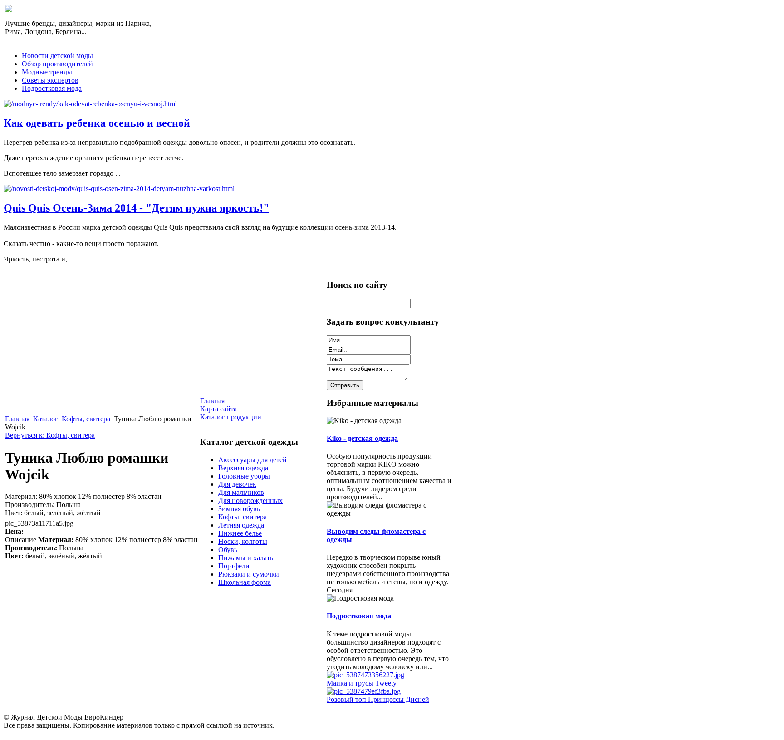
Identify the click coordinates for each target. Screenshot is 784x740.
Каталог (45, 419)
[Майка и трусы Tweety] (365, 675)
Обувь (227, 549)
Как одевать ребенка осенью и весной (97, 123)
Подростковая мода (52, 88)
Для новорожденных (250, 500)
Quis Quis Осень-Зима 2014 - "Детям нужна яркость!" (136, 208)
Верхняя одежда (243, 468)
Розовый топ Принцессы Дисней (378, 699)
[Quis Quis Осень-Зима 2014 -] (119, 188)
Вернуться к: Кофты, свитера (50, 435)
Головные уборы (244, 476)
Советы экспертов (50, 80)
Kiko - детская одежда (362, 438)
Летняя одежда (241, 525)
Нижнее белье (240, 533)
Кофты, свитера (86, 419)
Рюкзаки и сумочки (248, 574)
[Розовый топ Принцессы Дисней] (364, 691)
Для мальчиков (241, 492)
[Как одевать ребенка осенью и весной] (90, 104)
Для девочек (237, 484)
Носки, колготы (242, 541)
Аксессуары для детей (252, 460)
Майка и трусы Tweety (362, 683)
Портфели (234, 566)
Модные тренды (47, 72)
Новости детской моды (57, 55)
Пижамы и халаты (246, 558)
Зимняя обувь (239, 509)
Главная (17, 419)
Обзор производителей (57, 64)
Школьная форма (244, 582)
